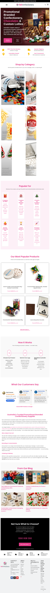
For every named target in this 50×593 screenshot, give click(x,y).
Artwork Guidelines (34, 565)
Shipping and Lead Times (34, 573)
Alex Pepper (26, 391)
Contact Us (22, 566)
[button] (23, 268)
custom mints (34, 427)
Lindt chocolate (8, 428)
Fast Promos (9, 392)
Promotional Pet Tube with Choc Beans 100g (13, 320)
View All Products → (25, 329)
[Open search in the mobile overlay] (46, 4)
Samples (32, 570)
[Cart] (47, 4)
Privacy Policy (22, 569)
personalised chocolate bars (16, 427)
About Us (22, 564)
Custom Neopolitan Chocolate (37, 320)
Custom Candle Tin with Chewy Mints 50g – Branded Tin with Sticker (12, 287)
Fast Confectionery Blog (35, 567)
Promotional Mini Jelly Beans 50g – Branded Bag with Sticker (37, 287)
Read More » (3, 489)
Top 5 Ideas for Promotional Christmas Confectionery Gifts (12, 487)
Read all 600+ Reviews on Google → (25, 406)
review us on (10, 400)
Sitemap (22, 571)
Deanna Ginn (41, 391)
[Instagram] (14, 578)
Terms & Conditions (23, 574)
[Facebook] (12, 578)
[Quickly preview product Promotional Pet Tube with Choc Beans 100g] (23, 298)
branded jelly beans (27, 427)
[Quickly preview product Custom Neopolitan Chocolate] (47, 298)
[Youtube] (17, 578)
